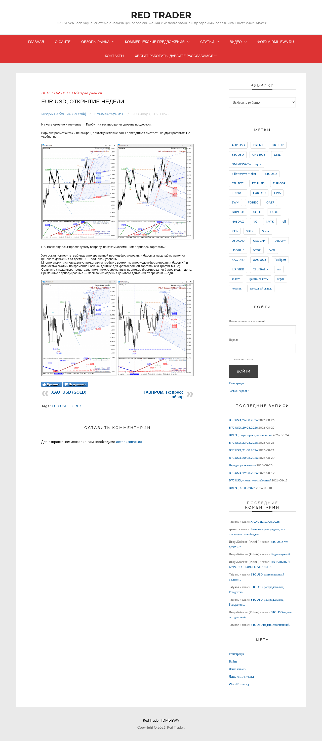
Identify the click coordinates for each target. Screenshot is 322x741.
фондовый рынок (261, 288)
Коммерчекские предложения (155, 42)
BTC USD (238, 154)
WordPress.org (239, 684)
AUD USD (238, 145)
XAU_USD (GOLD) (68, 392)
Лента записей (237, 669)
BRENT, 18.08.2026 (242, 488)
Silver (265, 231)
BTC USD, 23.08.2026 (243, 442)
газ (279, 269)
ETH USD (258, 183)
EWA (277, 193)
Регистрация (237, 383)
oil (284, 221)
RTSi (235, 231)
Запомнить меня (243, 359)
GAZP (270, 202)
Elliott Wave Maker (244, 174)
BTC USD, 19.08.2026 (243, 473)
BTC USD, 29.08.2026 (243, 427)
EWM (235, 202)
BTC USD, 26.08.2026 (243, 420)
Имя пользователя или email (247, 321)
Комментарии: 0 (109, 114)
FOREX (75, 406)
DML (277, 154)
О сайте (62, 42)
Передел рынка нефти (242, 465)
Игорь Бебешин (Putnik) (63, 114)
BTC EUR (278, 145)
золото (236, 279)
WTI (272, 250)
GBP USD (238, 212)
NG (255, 221)
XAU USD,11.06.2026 (265, 521)
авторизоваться (129, 442)
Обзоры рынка (95, 42)
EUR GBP (279, 183)
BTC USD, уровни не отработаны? (250, 480)
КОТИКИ (238, 269)
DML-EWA (171, 720)
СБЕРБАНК (260, 269)
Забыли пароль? (239, 391)
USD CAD (238, 240)
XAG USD (238, 260)
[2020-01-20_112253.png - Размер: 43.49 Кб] (117, 238)
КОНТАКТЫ (114, 56)
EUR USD (59, 406)
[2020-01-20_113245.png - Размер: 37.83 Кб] (117, 375)
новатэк (237, 288)
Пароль (233, 340)
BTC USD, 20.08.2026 (243, 458)
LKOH (274, 212)
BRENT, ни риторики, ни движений (250, 435)
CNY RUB (258, 154)
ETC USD (271, 174)
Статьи (207, 42)
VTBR (257, 250)
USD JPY (280, 240)
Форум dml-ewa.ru (275, 42)
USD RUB (238, 250)
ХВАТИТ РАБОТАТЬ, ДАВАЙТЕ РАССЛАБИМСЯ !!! (176, 56)
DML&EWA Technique (246, 164)
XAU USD (259, 260)
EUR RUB (238, 193)
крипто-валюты (258, 279)
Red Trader (161, 15)
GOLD (257, 212)
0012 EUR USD (55, 93)
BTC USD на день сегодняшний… (271, 625)
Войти (243, 371)
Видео (236, 42)
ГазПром (280, 260)
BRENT (258, 145)
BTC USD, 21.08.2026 (243, 450)
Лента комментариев (242, 676)
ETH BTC (238, 183)
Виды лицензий (280, 554)
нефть (280, 279)
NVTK (270, 221)
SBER (250, 231)
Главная (36, 42)
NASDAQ (238, 221)
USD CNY (259, 240)
